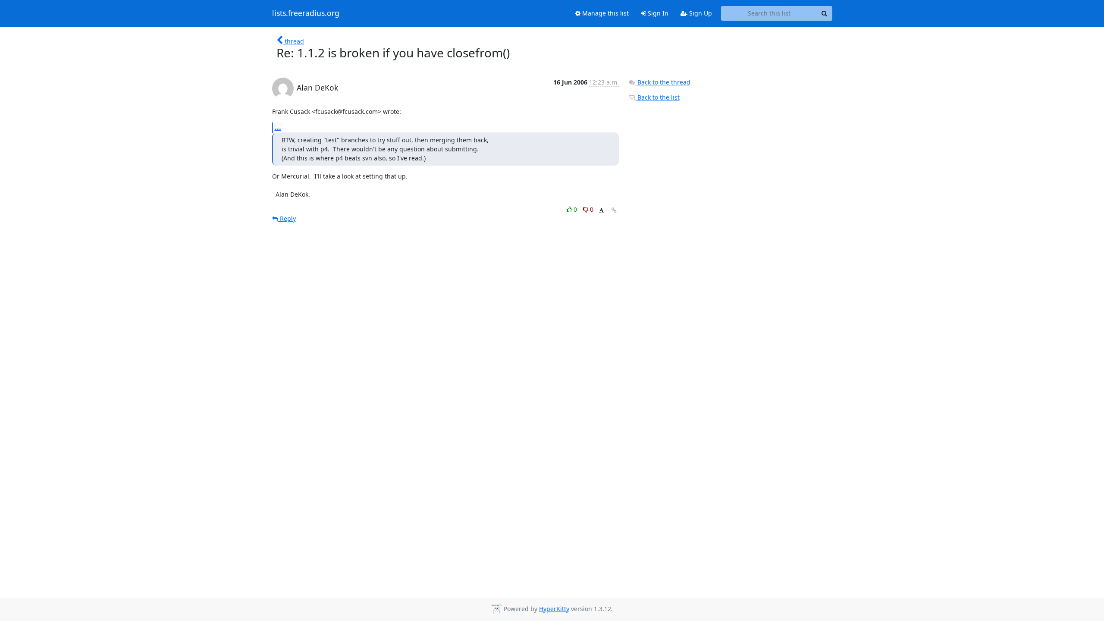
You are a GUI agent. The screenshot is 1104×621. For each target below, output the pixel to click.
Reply (287, 218)
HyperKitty (554, 609)
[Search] (824, 13)
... (278, 127)
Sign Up (699, 13)
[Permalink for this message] (614, 210)
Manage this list (604, 13)
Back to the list (658, 97)
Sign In (657, 13)
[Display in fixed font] (601, 210)
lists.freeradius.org (305, 13)
